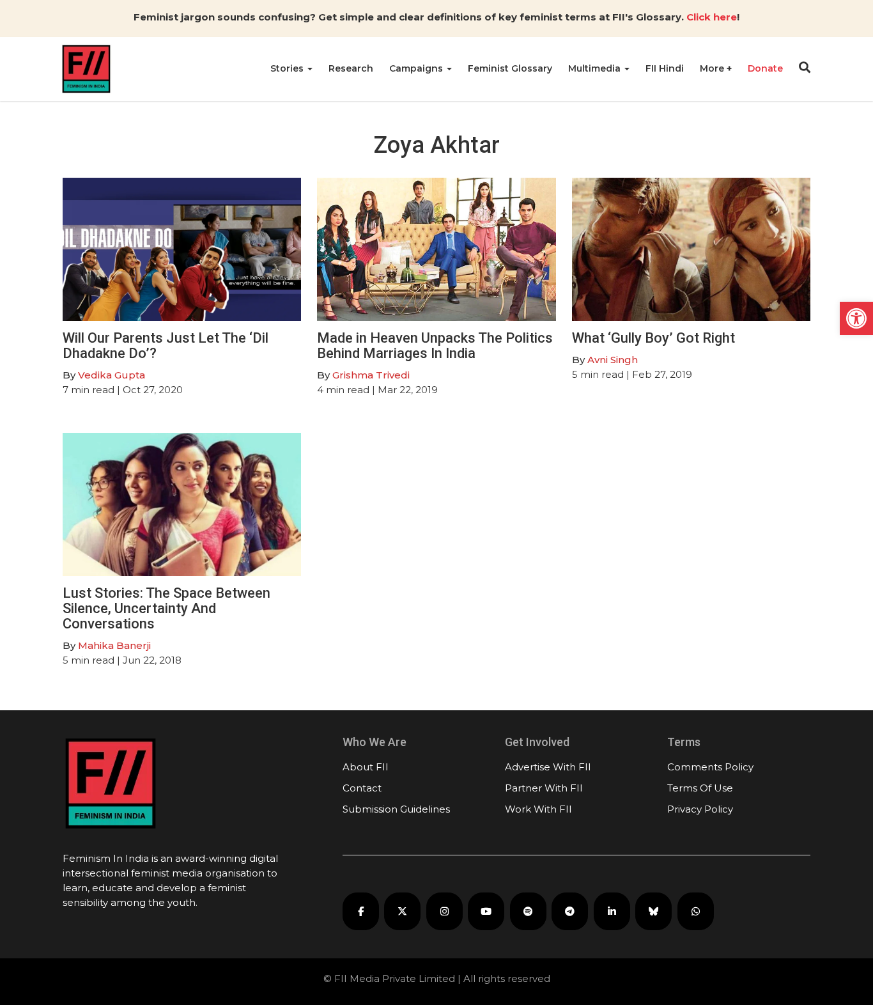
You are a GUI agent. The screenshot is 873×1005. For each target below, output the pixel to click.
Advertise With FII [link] (548, 767)
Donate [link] (765, 68)
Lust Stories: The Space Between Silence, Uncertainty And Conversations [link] (166, 608)
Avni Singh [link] (612, 360)
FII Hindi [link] (664, 68)
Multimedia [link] (595, 68)
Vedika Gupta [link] (111, 375)
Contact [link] (362, 788)
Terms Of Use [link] (700, 788)
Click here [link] (711, 17)
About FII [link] (366, 767)
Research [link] (350, 68)
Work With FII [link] (538, 809)
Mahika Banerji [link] (114, 645)
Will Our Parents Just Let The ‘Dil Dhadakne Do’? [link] (165, 345)
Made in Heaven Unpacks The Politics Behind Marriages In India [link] (435, 345)
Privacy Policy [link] (700, 809)
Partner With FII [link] (544, 788)
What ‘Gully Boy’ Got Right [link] (653, 338)
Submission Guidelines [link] (396, 809)
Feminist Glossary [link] (510, 68)
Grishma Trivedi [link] (371, 375)
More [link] (713, 68)
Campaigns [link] (417, 68)
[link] (856, 318)
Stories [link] (288, 68)
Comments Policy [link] (710, 767)
